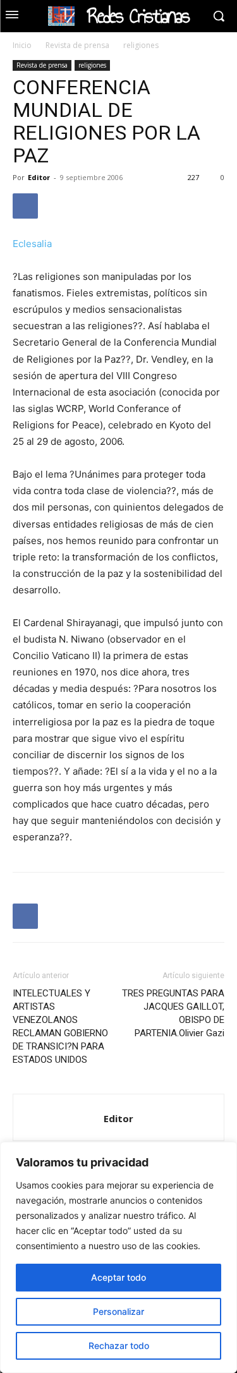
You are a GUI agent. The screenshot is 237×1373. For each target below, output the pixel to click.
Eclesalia (32, 244)
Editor (39, 177)
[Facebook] (25, 206)
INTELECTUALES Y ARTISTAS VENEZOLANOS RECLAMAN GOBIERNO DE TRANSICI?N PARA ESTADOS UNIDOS (60, 1026)
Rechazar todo (118, 1345)
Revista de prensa (77, 45)
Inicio (22, 45)
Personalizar (118, 1311)
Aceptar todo (118, 1277)
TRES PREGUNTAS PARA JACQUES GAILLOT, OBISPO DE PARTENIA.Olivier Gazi (173, 1013)
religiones (141, 45)
